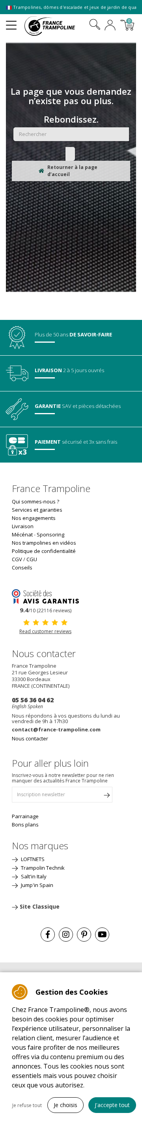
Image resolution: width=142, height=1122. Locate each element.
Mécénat (22, 534)
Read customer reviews (45, 631)
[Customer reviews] (45, 595)
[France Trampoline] (54, 26)
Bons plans (25, 824)
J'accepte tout (112, 1105)
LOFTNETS (32, 859)
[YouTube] (102, 934)
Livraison (23, 526)
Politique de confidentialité (44, 551)
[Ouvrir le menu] (11, 22)
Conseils (22, 567)
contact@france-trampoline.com (56, 729)
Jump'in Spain (36, 885)
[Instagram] (66, 934)
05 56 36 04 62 (33, 700)
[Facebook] (48, 934)
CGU (31, 559)
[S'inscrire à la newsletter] (106, 796)
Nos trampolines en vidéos (44, 542)
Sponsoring (50, 534)
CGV (17, 559)
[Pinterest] (84, 934)
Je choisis (65, 1105)
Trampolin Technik (42, 867)
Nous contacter (30, 738)
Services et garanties (37, 509)
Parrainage (25, 816)
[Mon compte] (110, 26)
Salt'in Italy (33, 876)
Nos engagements (34, 518)
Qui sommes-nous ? (35, 501)
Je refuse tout (27, 1105)
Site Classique (40, 906)
